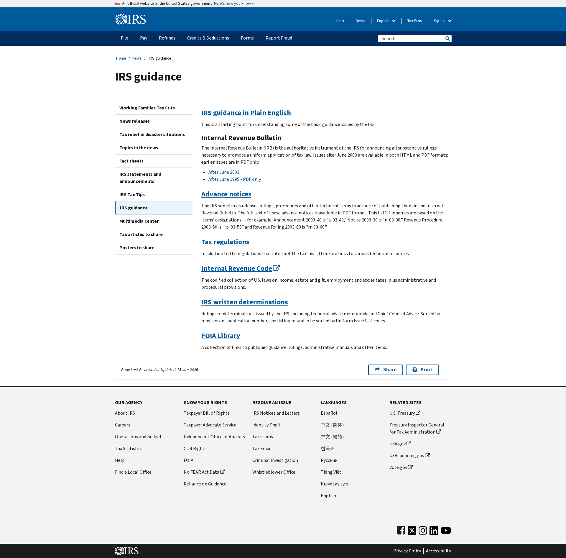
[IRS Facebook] (401, 529)
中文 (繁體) (332, 437)
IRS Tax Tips (132, 194)
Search (447, 38)
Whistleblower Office (273, 472)
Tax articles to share (141, 234)
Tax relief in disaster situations (152, 134)
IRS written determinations (244, 302)
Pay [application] (143, 38)
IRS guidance (134, 208)
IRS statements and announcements (140, 177)
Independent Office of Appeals (214, 437)
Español (329, 413)
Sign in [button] (440, 21)
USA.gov (397, 444)
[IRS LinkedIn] (434, 529)
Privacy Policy (407, 551)
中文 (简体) (332, 425)
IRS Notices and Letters (276, 413)
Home (121, 58)
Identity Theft (266, 425)
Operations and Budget (138, 437)
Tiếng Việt (331, 472)
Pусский (329, 460)
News (360, 21)
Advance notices (226, 194)
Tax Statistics (128, 448)
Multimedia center (139, 221)
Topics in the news (138, 148)
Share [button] (389, 369)
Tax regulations (225, 242)
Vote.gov (398, 467)
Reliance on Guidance (205, 484)
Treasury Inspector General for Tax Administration (416, 428)
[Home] (131, 17)
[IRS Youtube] (446, 529)
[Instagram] (423, 529)
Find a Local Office (133, 472)
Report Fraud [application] (279, 38)
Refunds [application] (167, 38)
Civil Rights (195, 448)
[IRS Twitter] (412, 529)
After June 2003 (223, 172)
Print (426, 369)
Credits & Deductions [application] (208, 38)
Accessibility (438, 551)
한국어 (328, 448)
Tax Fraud (262, 448)
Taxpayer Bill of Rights (207, 413)
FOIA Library (220, 335)
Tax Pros (414, 21)
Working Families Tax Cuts (147, 108)
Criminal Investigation (275, 460)
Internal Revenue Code (236, 268)
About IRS (125, 413)
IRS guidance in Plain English (246, 112)
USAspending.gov (406, 455)
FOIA (188, 460)
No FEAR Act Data (201, 472)
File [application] (124, 38)
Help (340, 21)
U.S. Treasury (402, 413)
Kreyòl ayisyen (335, 484)
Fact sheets (131, 161)
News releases (134, 121)
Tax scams (262, 437)
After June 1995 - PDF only (234, 179)
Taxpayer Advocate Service (210, 425)
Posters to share (136, 247)
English (383, 21)
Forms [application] (247, 38)
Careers (122, 425)
